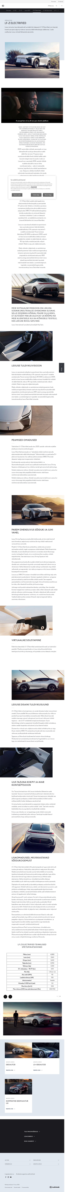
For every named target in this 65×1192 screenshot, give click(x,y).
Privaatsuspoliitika (25, 1187)
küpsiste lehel (33, 187)
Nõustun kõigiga (48, 194)
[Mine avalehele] (3, 6)
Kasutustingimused (8, 1187)
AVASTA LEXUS (10, 1062)
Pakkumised (37, 1160)
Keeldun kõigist (36, 194)
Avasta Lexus (37, 1164)
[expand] (61, 5)
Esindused (60, 1)
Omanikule (8, 1164)
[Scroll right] (57, 10)
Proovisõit (53, 1)
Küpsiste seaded (17, 1187)
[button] (32, 1018)
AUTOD (7, 1160)
